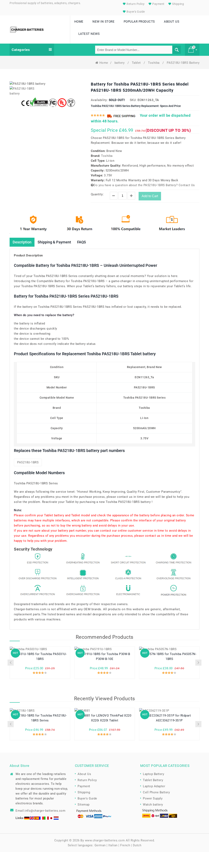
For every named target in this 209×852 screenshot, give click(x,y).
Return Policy (135, 3)
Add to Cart (150, 196)
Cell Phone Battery (156, 792)
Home (103, 63)
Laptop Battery (153, 774)
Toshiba (154, 63)
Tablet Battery (153, 780)
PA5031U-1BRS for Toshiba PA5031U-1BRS (40, 656)
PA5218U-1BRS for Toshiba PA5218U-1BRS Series (40, 718)
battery (120, 63)
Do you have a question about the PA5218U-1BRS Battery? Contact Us (144, 185)
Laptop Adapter (154, 786)
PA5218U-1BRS (28, 462)
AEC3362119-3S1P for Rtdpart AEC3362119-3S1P (169, 718)
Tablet (137, 63)
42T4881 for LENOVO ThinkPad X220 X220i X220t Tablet (104, 718)
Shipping (177, 3)
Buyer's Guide (135, 11)
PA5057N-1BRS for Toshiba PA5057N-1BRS (169, 656)
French (125, 845)
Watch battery (153, 804)
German (100, 845)
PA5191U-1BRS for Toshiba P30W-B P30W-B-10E (104, 656)
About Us (84, 774)
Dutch (137, 845)
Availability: (99, 100)
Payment (158, 3)
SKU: (133, 100)
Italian (113, 845)
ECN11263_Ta (148, 100)
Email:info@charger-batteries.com (40, 810)
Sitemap (84, 804)
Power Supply (152, 798)
